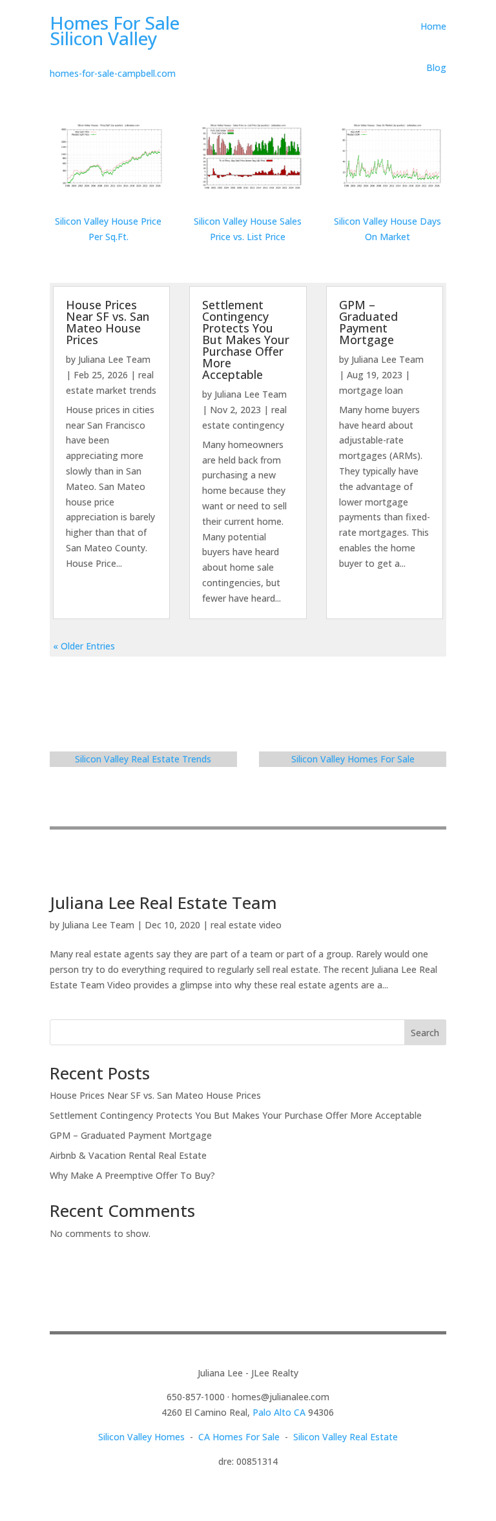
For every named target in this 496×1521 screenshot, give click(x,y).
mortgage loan (371, 390)
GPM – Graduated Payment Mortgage (368, 322)
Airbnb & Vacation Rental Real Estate (128, 1155)
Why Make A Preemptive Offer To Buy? (132, 1175)
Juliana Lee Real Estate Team (163, 902)
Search (425, 1032)
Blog (436, 67)
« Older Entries (84, 646)
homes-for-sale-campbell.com (113, 73)
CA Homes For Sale (239, 1437)
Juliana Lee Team (114, 359)
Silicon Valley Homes (141, 1437)
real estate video (246, 925)
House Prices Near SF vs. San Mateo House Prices (107, 322)
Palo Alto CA (279, 1412)
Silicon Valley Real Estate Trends (143, 759)
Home (433, 26)
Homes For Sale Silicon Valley (115, 30)
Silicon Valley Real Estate (345, 1437)
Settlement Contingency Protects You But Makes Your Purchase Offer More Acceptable (245, 339)
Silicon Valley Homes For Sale (353, 759)
